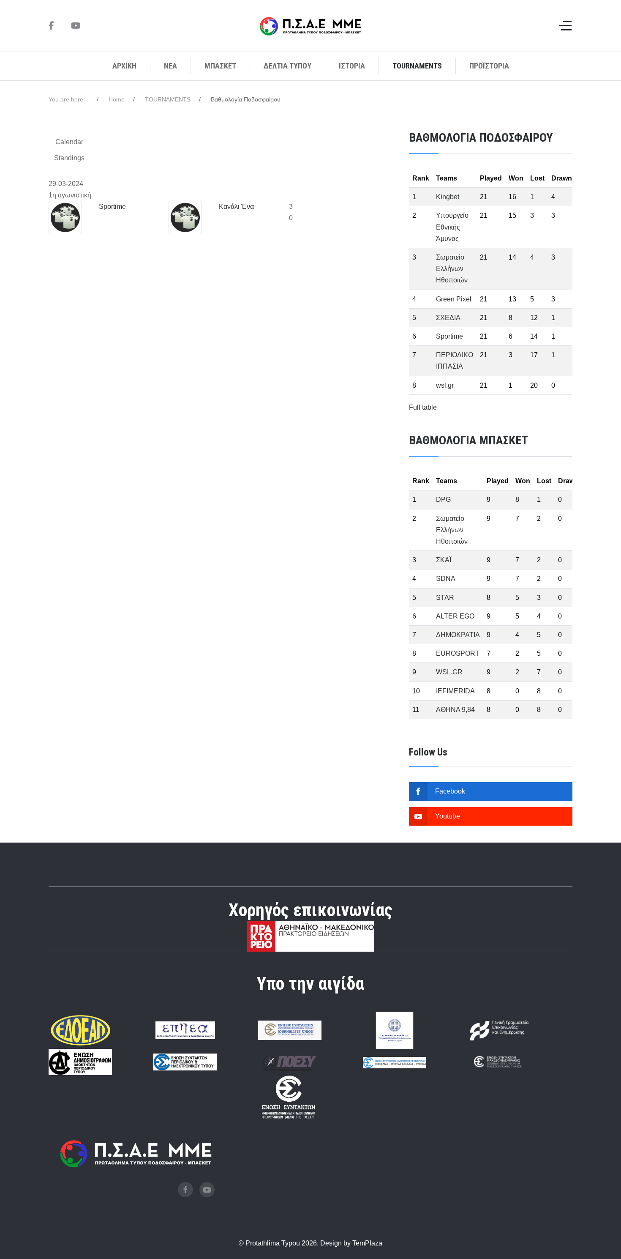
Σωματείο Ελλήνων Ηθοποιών (452, 269)
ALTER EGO (455, 616)
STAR (445, 597)
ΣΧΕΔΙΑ (448, 317)
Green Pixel (453, 299)
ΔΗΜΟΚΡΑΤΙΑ (458, 634)
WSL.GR (449, 672)
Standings (69, 157)
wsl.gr (445, 385)
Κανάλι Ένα (236, 206)
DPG (443, 499)
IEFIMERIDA (455, 691)
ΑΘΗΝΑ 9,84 (455, 709)
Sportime (112, 206)
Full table (423, 407)
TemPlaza (367, 1243)
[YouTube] (76, 25)
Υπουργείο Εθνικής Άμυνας (452, 227)
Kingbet (447, 196)
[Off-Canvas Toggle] (565, 25)
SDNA (445, 578)
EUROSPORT (457, 653)
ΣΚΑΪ (443, 560)
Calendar (69, 141)
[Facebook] (51, 25)
